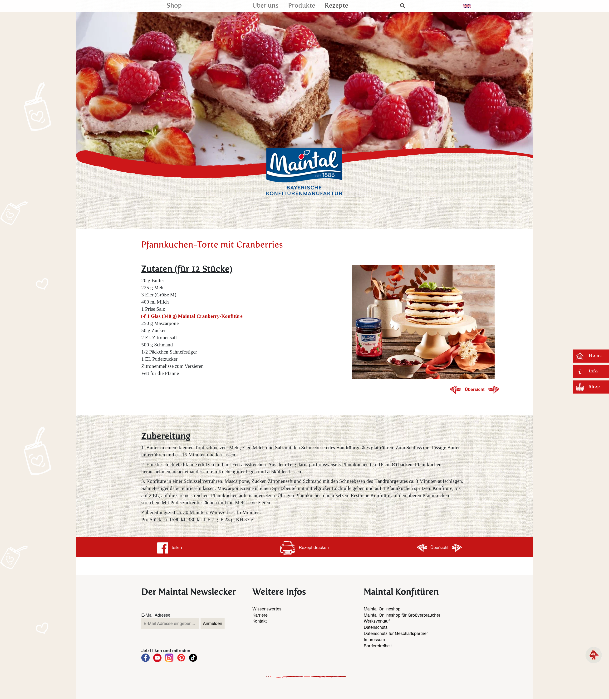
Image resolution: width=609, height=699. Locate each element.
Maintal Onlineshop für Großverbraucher (402, 615)
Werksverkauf (377, 621)
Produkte (301, 6)
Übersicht (475, 389)
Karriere (260, 615)
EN (467, 6)
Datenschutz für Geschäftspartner (396, 633)
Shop (174, 6)
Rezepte (336, 6)
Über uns (265, 6)
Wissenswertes (266, 608)
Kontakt (259, 621)
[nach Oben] (593, 655)
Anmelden (212, 623)
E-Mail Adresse (155, 615)
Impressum (374, 639)
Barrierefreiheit (378, 645)
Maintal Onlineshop (382, 608)
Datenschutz (376, 627)
